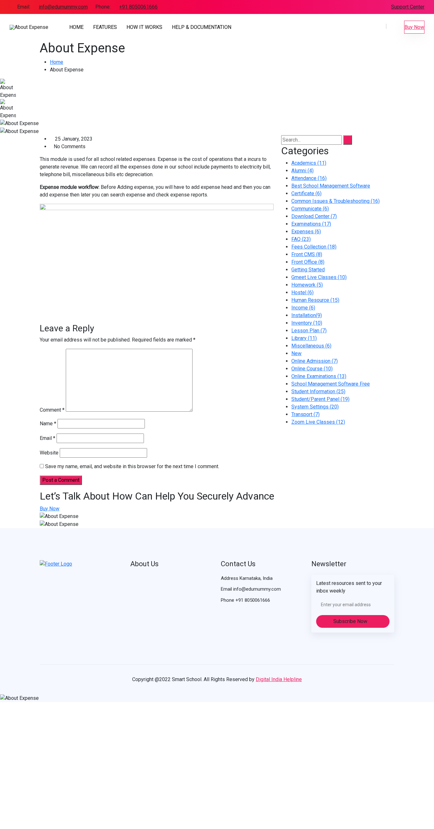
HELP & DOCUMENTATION (201, 27)
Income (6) (303, 308)
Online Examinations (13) (318, 376)
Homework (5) (307, 285)
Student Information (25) (318, 391)
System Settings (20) (315, 407)
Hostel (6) (302, 292)
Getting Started (308, 270)
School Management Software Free (330, 384)
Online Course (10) (312, 369)
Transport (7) (305, 414)
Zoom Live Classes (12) (318, 422)
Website (49, 453)
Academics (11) (308, 163)
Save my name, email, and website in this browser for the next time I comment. (132, 466)
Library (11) (304, 338)
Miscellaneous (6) (311, 346)
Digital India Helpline (279, 679)
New (296, 353)
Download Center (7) (314, 216)
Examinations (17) (311, 224)
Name (48, 424)
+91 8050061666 (138, 7)
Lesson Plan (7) (309, 331)
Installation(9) (306, 315)
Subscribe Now (351, 621)
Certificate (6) (306, 193)
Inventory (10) (306, 323)
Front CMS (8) (306, 254)
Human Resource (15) (315, 300)
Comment (52, 410)
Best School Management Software (330, 186)
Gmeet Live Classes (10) (319, 277)
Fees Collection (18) (313, 247)
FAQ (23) (301, 239)
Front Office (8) (307, 262)
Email (47, 438)
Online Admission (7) (314, 361)
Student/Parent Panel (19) (320, 399)
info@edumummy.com (63, 7)
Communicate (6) (310, 209)
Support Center (407, 7)
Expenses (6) (306, 232)
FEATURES (105, 27)
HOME (76, 27)
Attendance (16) (309, 178)
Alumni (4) (302, 171)
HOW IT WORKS (144, 27)
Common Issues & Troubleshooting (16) (335, 201)
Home (56, 62)
